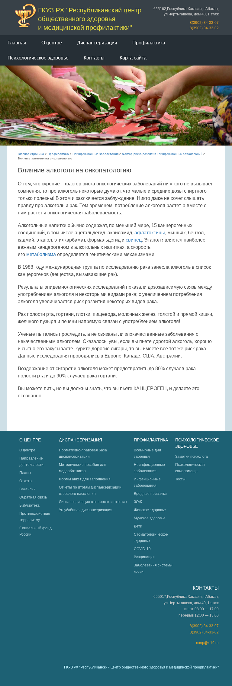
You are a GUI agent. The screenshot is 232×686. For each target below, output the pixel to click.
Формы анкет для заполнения (85, 479)
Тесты (180, 479)
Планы (25, 473)
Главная (17, 42)
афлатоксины (149, 232)
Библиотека (29, 505)
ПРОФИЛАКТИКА (151, 440)
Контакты (94, 57)
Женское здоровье (150, 510)
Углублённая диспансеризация (85, 510)
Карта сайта (133, 57)
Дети (138, 526)
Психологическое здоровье (38, 57)
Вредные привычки (150, 494)
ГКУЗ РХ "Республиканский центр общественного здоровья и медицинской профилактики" (89, 18)
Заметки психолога (191, 456)
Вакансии (27, 489)
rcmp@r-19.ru (207, 643)
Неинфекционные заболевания (95, 153)
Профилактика (148, 42)
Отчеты (25, 481)
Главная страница (31, 153)
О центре (51, 42)
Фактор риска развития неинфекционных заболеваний (162, 153)
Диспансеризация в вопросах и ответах (93, 502)
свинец (134, 239)
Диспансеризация (97, 42)
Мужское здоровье (150, 518)
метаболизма (41, 254)
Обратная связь (33, 497)
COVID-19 (142, 549)
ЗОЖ (138, 502)
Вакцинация (144, 557)
